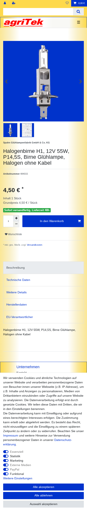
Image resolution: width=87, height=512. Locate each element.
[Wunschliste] (67, 3)
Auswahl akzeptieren (43, 504)
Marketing (16, 460)
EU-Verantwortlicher (19, 317)
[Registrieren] (14, 3)
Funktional (17, 474)
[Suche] (78, 11)
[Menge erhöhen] (16, 218)
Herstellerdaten (16, 304)
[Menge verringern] (16, 224)
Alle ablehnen (43, 495)
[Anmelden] (5, 3)
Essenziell (16, 451)
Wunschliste (14, 234)
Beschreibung (15, 267)
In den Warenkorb (52, 221)
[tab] (43, 267)
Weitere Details (16, 292)
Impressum (10, 435)
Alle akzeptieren (43, 487)
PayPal (14, 469)
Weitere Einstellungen (17, 478)
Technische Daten (18, 280)
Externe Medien (20, 465)
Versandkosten (34, 245)
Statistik (15, 456)
